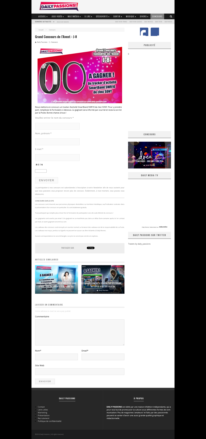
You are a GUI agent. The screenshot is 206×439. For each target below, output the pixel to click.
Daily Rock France (121, 22)
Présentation (43, 415)
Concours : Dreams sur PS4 (149, 161)
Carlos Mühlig (150, 165)
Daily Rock (158, 22)
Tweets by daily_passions (139, 244)
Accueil (42, 16)
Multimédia (73, 16)
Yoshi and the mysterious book (68, 24)
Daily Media (168, 22)
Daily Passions (42, 42)
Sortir (116, 16)
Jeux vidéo (57, 16)
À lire (87, 16)
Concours (157, 16)
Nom (38, 350)
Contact (41, 407)
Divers (143, 16)
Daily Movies (148, 22)
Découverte (102, 16)
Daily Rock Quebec (136, 22)
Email (85, 350)
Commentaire (42, 316)
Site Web (39, 365)
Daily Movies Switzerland (149, 227)
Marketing (42, 412)
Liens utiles (43, 409)
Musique (130, 16)
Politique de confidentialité (49, 421)
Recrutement (43, 418)
